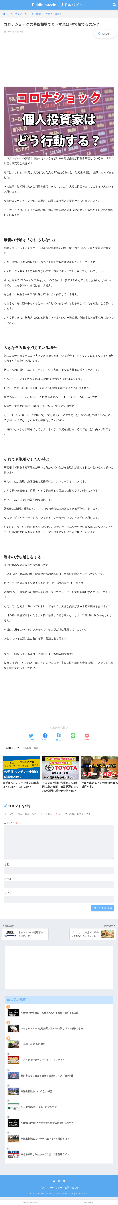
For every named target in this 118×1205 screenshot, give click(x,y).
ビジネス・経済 (30, 747)
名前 (6, 864)
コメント (11, 822)
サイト (8, 893)
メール (8, 878)
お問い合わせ (72, 1187)
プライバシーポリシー (50, 1187)
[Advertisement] (59, 62)
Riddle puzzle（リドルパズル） (59, 4)
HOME (61, 1181)
